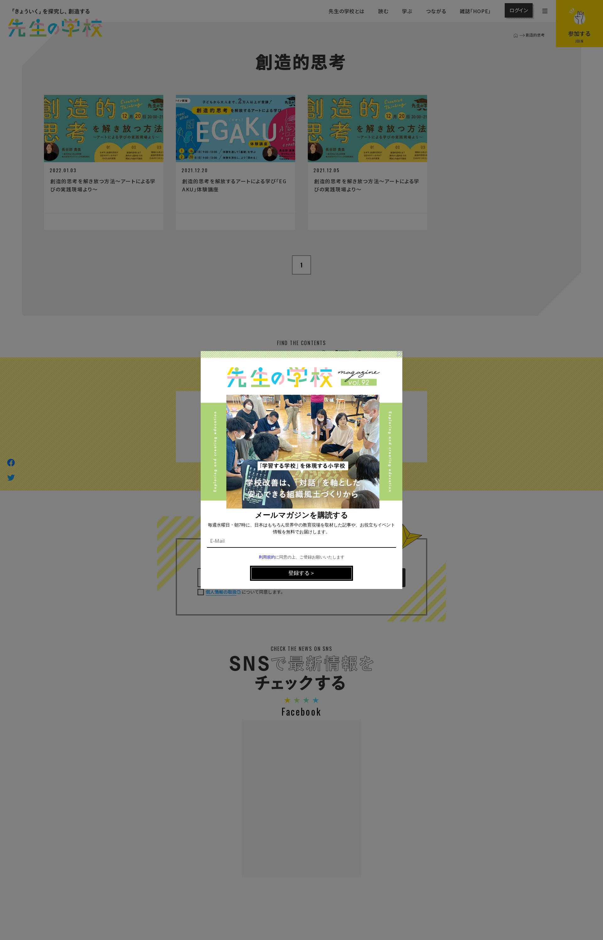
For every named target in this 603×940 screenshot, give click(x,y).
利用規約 (267, 557)
